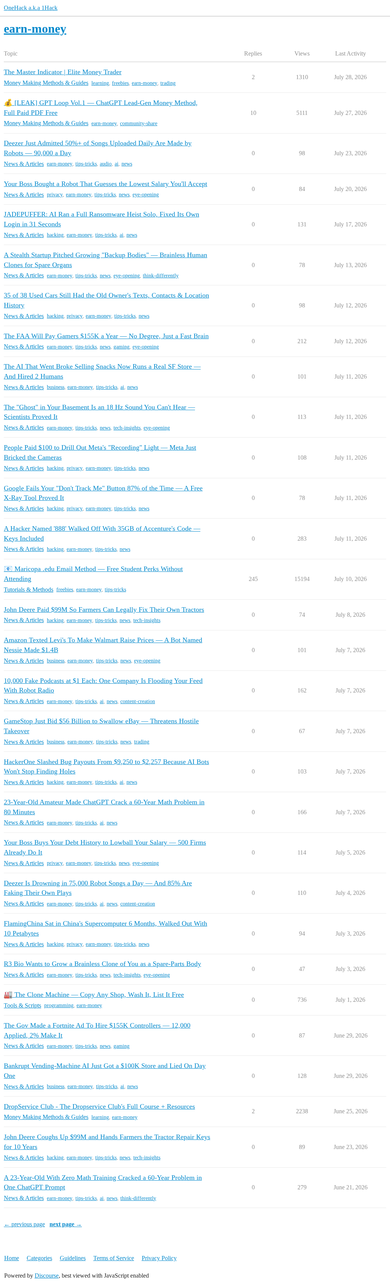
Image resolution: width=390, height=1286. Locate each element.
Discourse (47, 1275)
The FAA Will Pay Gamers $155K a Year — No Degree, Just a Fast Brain (106, 336)
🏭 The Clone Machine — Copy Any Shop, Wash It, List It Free (94, 994)
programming (59, 1005)
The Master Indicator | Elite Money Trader (62, 72)
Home (11, 1258)
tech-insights (127, 428)
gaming (121, 347)
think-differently (161, 276)
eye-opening (146, 194)
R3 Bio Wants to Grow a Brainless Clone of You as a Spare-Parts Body (102, 964)
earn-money (144, 83)
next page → (66, 1224)
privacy (55, 194)
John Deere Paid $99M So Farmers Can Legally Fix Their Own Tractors (104, 609)
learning (100, 83)
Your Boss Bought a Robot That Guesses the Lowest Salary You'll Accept (105, 184)
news (126, 164)
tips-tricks (86, 164)
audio (106, 164)
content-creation (137, 701)
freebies (120, 83)
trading (168, 83)
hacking (55, 235)
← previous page (24, 1224)
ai (116, 164)
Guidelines (73, 1258)
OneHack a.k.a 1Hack (31, 8)
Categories (39, 1258)
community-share (138, 123)
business (55, 387)
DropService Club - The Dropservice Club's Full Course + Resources (99, 1106)
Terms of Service (113, 1258)
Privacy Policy (159, 1258)
